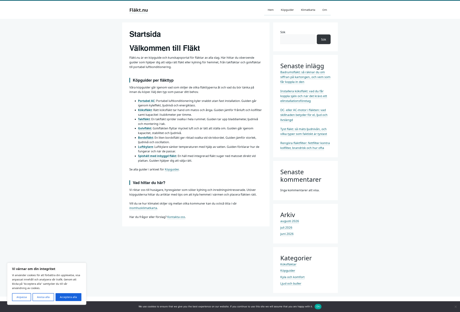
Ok (318, 306)
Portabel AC (146, 101)
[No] (455, 306)
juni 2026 (287, 234)
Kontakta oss (176, 217)
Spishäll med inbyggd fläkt (157, 156)
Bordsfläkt (145, 138)
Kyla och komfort (292, 277)
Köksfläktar (288, 264)
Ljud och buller (290, 283)
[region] (46, 284)
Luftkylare (145, 147)
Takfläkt (144, 119)
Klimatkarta (308, 9)
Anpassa (22, 297)
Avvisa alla (43, 297)
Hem (271, 9)
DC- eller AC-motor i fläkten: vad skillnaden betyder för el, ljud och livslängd (304, 115)
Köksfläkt (145, 110)
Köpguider (287, 9)
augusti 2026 (289, 221)
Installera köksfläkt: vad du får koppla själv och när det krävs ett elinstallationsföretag (303, 96)
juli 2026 (286, 227)
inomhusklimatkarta (143, 208)
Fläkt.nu (138, 10)
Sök (282, 32)
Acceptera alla (68, 297)
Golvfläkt (144, 128)
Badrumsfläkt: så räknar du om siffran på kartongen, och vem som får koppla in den (305, 77)
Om (324, 9)
